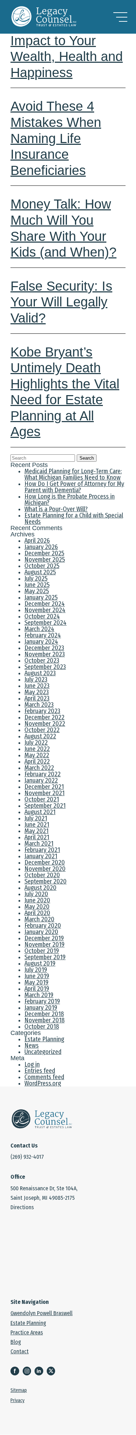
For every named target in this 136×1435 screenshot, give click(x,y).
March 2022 (39, 768)
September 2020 (45, 881)
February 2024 (42, 635)
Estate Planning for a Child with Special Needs (73, 519)
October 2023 (41, 660)
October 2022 (42, 730)
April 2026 (37, 540)
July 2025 (35, 578)
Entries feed (39, 1071)
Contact (19, 1351)
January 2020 (41, 932)
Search (87, 458)
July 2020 (36, 894)
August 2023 (40, 673)
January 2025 (41, 597)
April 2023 (37, 698)
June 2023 (37, 686)
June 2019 (36, 976)
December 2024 (44, 604)
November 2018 (44, 1020)
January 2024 (41, 641)
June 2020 (37, 900)
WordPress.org (42, 1083)
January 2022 (41, 780)
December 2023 (44, 648)
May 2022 (36, 755)
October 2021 (41, 799)
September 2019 (45, 957)
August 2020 (40, 888)
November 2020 (45, 869)
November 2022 (44, 723)
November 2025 (44, 559)
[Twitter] (53, 1371)
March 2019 (38, 995)
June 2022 (37, 749)
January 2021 (40, 856)
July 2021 (35, 818)
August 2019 (39, 963)
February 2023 (42, 711)
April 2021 (36, 837)
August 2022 (40, 736)
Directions (22, 1207)
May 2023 (36, 692)
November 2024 (45, 610)
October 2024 (42, 616)
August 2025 (40, 572)
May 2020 (37, 907)
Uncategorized (42, 1052)
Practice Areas (26, 1332)
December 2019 (44, 938)
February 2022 (42, 774)
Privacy (17, 1401)
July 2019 (35, 970)
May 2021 (36, 831)
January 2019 (40, 1007)
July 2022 (36, 742)
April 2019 (36, 989)
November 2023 (44, 654)
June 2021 (36, 824)
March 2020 (39, 919)
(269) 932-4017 (27, 1156)
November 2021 (44, 793)
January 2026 (41, 547)
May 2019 (36, 982)
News (31, 1045)
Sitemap (18, 1390)
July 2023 (35, 679)
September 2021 (45, 806)
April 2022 (37, 761)
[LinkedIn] (41, 1371)
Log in (32, 1064)
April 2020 (37, 913)
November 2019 (44, 944)
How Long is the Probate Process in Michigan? (69, 500)
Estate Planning (44, 1039)
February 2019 (42, 1001)
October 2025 (41, 566)
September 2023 (45, 667)
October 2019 (41, 951)
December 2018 (44, 1014)
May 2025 (36, 591)
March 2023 (39, 705)
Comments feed (44, 1077)
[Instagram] (29, 1371)
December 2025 (44, 553)
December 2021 (44, 787)
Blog (15, 1342)
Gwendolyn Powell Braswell (41, 1313)
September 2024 (45, 623)
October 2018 (41, 1026)
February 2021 (42, 850)
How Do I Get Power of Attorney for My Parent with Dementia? (74, 487)
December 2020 (44, 862)
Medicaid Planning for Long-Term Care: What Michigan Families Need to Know (73, 474)
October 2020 (42, 875)
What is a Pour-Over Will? (56, 509)
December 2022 (44, 717)
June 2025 (37, 585)
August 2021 (39, 812)
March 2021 (38, 843)
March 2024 (39, 629)
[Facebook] (16, 1371)
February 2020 (42, 925)
